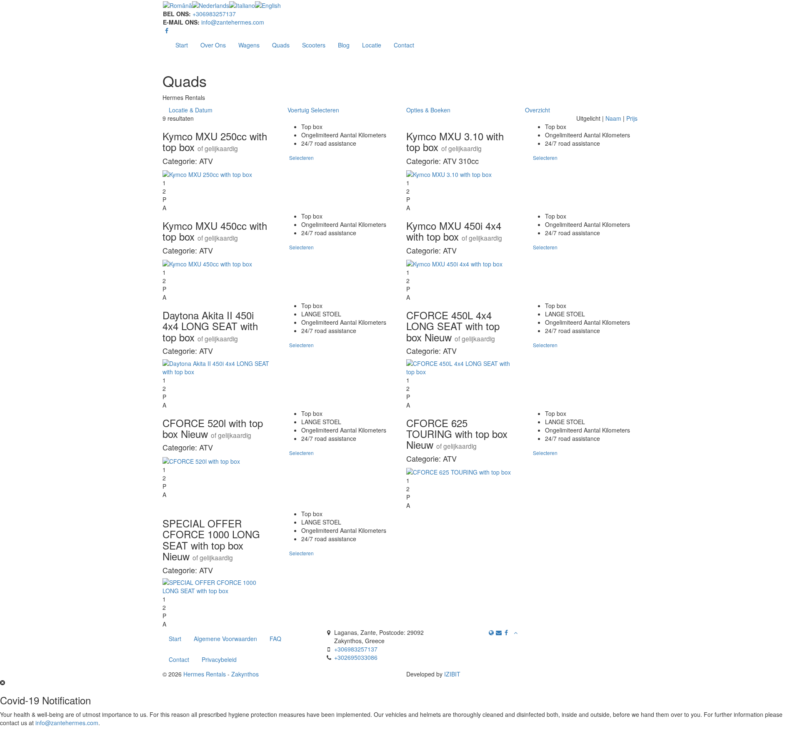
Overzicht (537, 110)
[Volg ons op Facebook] (166, 30)
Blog (344, 45)
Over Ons (213, 45)
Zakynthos (245, 674)
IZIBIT (452, 674)
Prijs (632, 118)
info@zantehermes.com (232, 22)
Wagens (249, 45)
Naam (613, 118)
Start (181, 45)
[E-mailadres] (498, 632)
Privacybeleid (219, 659)
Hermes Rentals (204, 674)
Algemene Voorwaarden (225, 638)
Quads (281, 45)
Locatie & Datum (190, 110)
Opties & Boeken (428, 110)
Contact (404, 45)
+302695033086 (356, 657)
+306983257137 (214, 14)
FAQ (275, 638)
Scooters (313, 45)
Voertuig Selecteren (313, 110)
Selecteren (301, 157)
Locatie (371, 45)
